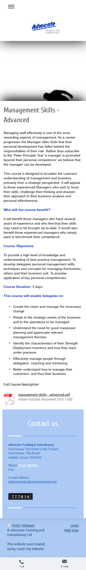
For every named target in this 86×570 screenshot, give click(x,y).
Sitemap (28, 525)
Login (74, 525)
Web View (71, 530)
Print (15, 525)
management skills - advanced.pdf (44, 394)
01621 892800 (28, 465)
